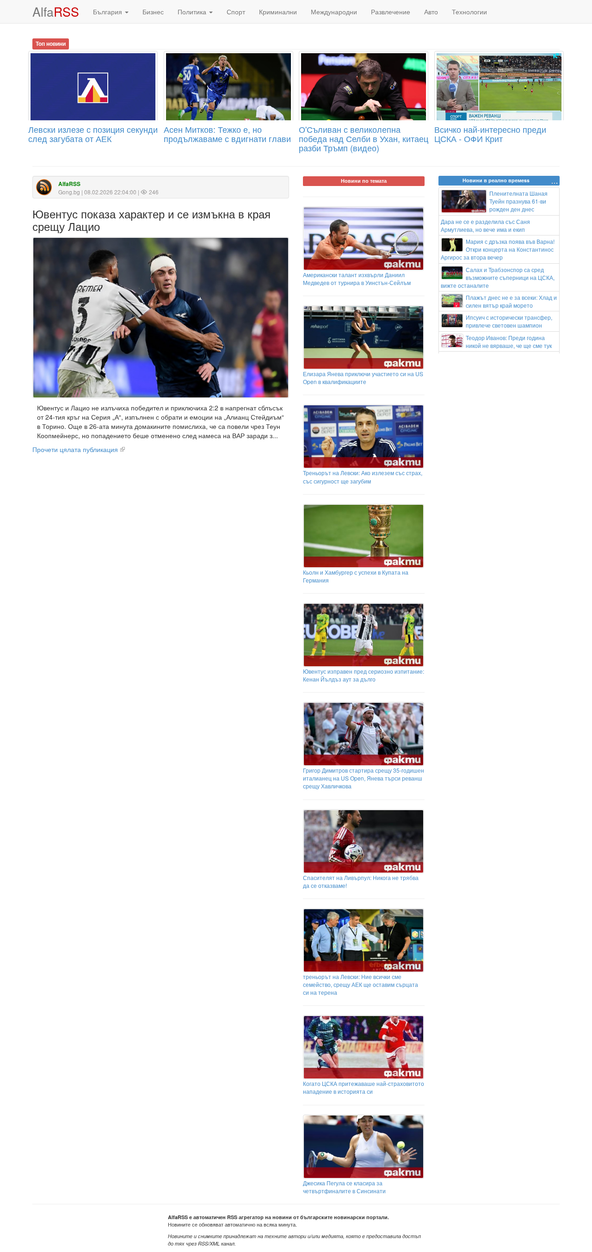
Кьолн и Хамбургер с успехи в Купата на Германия (355, 576)
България (108, 11)
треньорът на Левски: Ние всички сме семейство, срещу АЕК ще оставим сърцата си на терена (360, 984)
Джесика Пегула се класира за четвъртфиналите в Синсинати (344, 1187)
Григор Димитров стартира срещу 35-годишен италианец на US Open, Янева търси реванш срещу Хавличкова (363, 778)
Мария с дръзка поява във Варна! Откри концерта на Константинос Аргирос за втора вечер (498, 249)
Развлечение (390, 11)
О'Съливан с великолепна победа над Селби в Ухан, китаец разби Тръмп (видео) (363, 138)
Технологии (469, 11)
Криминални (278, 11)
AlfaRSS (69, 184)
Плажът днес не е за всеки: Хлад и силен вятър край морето (511, 301)
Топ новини (51, 43)
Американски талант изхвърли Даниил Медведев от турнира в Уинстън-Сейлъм (357, 278)
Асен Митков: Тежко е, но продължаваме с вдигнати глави (227, 133)
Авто (431, 11)
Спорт (236, 11)
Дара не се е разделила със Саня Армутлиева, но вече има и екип (485, 225)
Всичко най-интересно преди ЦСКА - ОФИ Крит (490, 133)
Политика (193, 11)
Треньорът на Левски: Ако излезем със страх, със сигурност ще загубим (362, 476)
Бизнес (153, 11)
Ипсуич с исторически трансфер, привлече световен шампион (509, 321)
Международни (334, 11)
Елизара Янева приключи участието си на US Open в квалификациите (363, 377)
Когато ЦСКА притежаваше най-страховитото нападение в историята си (363, 1087)
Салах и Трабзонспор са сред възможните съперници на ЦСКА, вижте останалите (498, 277)
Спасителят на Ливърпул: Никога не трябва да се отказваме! (361, 881)
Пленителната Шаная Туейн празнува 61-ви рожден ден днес (518, 201)
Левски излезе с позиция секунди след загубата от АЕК (93, 133)
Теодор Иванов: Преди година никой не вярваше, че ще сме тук (509, 341)
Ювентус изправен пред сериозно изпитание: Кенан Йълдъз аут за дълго (363, 675)
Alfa (55, 11)
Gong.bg (69, 192)
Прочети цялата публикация (75, 449)
